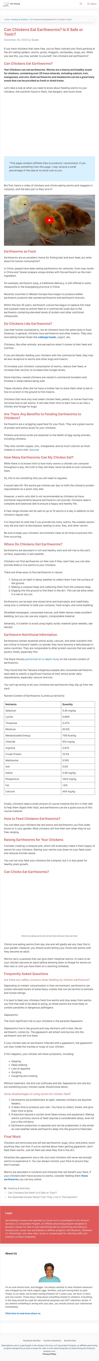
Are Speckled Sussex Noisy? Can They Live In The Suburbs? (42, 1197)
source (34, 449)
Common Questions (52, 1340)
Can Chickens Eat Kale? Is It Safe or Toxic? (32, 1192)
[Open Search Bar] (81, 4)
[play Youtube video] (49, 220)
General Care (70, 1340)
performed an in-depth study (42, 659)
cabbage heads (47, 337)
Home (7, 19)
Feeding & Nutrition (20, 19)
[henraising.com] (14, 4)
